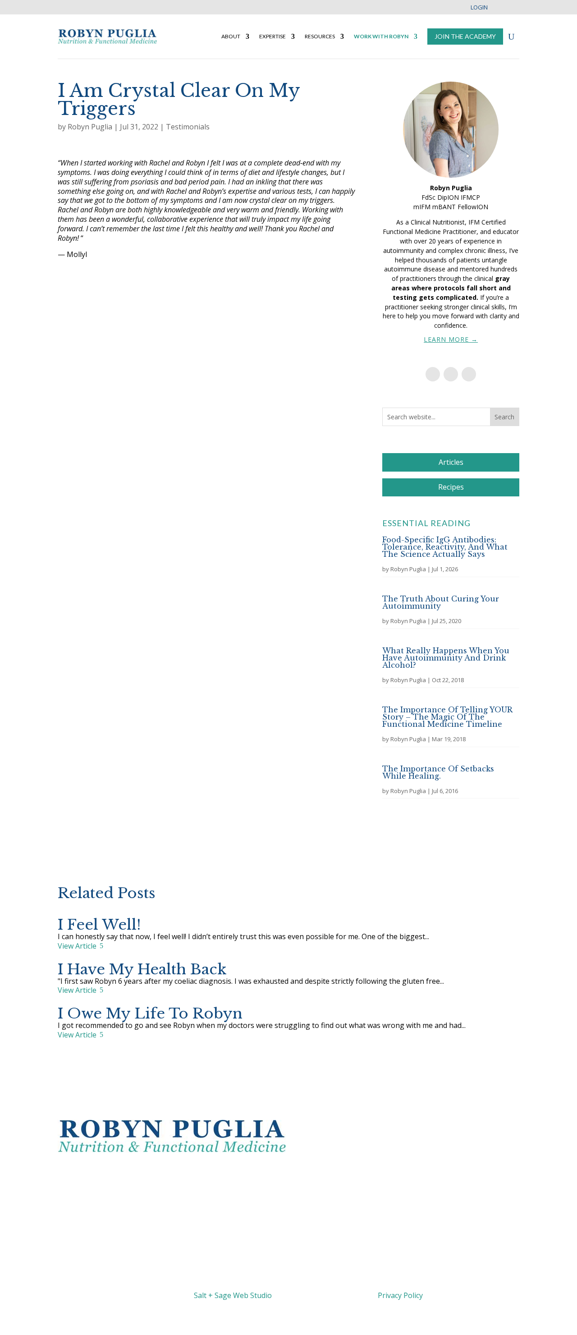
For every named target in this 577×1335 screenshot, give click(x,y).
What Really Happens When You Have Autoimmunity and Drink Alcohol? (445, 658)
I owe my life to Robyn (150, 1014)
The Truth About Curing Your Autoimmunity (440, 602)
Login (479, 7)
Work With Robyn (381, 36)
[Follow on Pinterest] (306, 1172)
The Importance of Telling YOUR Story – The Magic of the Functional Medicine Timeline (447, 717)
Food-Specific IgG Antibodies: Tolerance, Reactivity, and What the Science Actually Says (445, 547)
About (230, 36)
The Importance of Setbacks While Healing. (438, 772)
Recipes (451, 487)
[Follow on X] (252, 1172)
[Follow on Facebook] (433, 374)
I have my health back (142, 969)
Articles (451, 462)
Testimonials (188, 127)
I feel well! (99, 925)
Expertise (272, 36)
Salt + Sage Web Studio (233, 1295)
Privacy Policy (400, 1295)
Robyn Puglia (90, 127)
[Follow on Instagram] (469, 374)
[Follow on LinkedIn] (451, 374)
